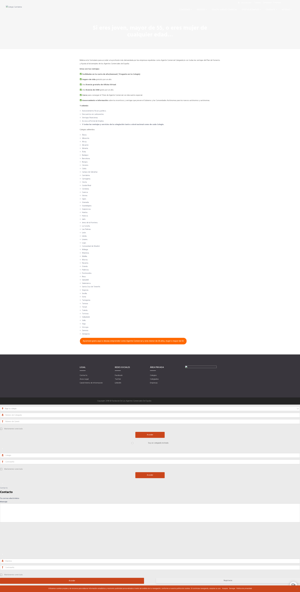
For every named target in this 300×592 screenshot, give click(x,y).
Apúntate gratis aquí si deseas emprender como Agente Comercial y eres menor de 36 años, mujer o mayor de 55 (133, 341)
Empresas (154, 382)
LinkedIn (118, 382)
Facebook (118, 375)
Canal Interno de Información (91, 382)
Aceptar (225, 588)
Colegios (153, 375)
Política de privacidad (244, 588)
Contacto (83, 375)
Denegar (232, 588)
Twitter (118, 379)
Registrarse (228, 580)
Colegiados (154, 379)
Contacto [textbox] (6, 492)
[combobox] (150, 408)
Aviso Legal (84, 379)
